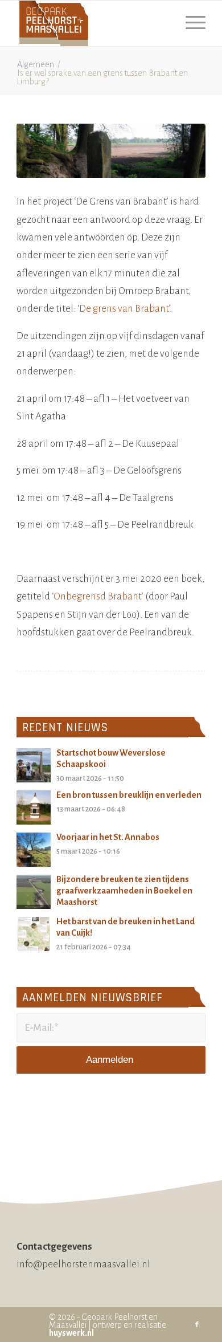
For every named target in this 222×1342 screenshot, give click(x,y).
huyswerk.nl (71, 1332)
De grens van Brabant (124, 308)
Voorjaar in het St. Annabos (107, 837)
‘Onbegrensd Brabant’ (97, 596)
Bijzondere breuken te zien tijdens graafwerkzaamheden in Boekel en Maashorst (124, 891)
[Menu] (189, 23)
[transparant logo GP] (92, 23)
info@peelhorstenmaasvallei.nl (83, 1264)
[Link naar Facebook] (196, 1324)
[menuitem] (189, 23)
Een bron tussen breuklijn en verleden (129, 795)
